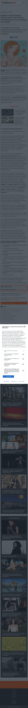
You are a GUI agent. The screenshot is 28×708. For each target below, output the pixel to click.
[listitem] (14, 351)
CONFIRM (8, 376)
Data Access (14, 381)
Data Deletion (6, 381)
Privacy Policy (22, 381)
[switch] (23, 354)
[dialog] (14, 354)
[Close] (25, 327)
